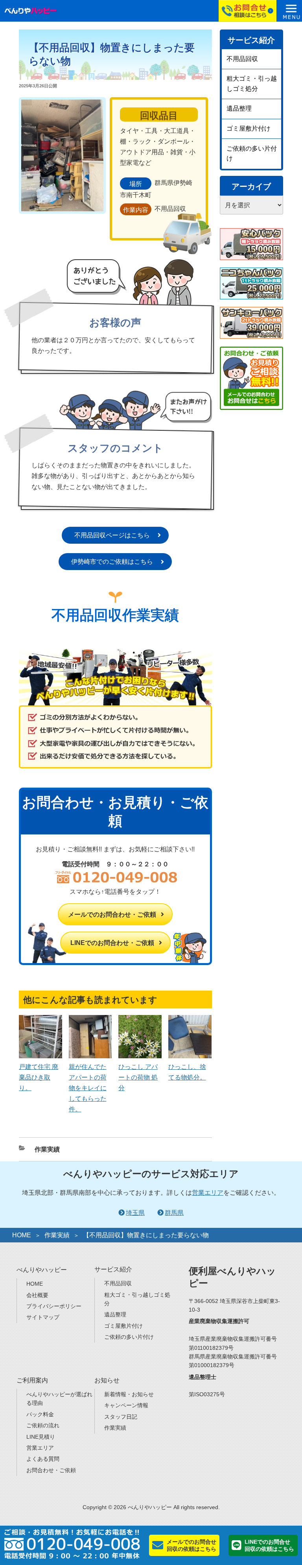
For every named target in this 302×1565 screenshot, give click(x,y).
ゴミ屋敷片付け (248, 128)
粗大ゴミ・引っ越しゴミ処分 (251, 83)
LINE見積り (40, 1437)
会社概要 (37, 1295)
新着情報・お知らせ (129, 1394)
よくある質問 (42, 1459)
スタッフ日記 (120, 1417)
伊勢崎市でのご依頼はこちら (112, 561)
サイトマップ (42, 1317)
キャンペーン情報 (126, 1405)
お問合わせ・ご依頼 (51, 1470)
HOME (21, 1235)
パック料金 (40, 1414)
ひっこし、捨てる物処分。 (187, 1072)
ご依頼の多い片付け (251, 153)
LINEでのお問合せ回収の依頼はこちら (269, 1545)
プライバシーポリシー (53, 1306)
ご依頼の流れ (42, 1425)
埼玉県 (135, 1212)
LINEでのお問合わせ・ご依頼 (112, 942)
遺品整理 (239, 108)
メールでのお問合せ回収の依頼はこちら (191, 1545)
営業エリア (207, 1192)
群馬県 (174, 1212)
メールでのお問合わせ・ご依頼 (112, 914)
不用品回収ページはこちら (112, 535)
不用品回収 (242, 58)
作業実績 (47, 1149)
